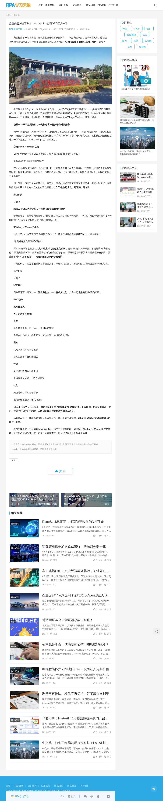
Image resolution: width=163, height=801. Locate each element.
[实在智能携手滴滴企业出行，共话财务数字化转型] (24, 553)
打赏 (71, 796)
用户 (13, 621)
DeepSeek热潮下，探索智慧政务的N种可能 (73, 521)
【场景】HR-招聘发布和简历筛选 (135, 88)
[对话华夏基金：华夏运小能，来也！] (24, 627)
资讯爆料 (63, 5)
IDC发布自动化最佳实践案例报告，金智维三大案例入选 (137, 121)
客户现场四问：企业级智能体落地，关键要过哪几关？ (75, 570)
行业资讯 (58, 29)
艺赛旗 (148, 40)
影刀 (124, 40)
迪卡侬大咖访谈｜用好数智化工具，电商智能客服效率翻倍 (136, 152)
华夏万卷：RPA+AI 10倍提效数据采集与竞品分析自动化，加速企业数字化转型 (75, 718)
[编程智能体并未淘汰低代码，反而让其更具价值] (24, 676)
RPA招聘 (90, 5)
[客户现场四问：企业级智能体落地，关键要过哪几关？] (24, 577)
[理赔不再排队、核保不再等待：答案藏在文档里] (24, 700)
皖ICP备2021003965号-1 (60, 790)
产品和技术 (69, 29)
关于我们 (113, 5)
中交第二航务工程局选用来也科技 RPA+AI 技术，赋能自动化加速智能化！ (74, 742)
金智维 (142, 46)
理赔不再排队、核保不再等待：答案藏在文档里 (75, 693)
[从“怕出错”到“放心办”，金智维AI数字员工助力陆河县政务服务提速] (128, 218)
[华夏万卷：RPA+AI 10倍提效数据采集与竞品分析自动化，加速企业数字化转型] (24, 725)
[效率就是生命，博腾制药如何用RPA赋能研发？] (24, 651)
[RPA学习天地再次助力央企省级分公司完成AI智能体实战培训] (128, 174)
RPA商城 (102, 5)
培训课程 (49, 5)
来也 (13, 460)
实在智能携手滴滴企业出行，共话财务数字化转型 (75, 546)
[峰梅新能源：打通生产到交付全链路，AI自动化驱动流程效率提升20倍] (128, 204)
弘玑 (144, 34)
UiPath (136, 28)
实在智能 (131, 34)
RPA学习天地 (15, 29)
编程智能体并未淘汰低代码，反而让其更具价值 (75, 669)
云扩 (149, 28)
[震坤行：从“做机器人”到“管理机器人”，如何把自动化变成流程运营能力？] (128, 189)
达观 (130, 46)
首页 (40, 5)
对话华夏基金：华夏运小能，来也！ (67, 620)
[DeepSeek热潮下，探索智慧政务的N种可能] (24, 528)
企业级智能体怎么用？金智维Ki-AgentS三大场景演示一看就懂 (76, 595)
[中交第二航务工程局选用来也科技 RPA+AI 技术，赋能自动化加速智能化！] (24, 749)
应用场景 (77, 5)
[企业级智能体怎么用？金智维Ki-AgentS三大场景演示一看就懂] (24, 602)
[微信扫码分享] (85, 796)
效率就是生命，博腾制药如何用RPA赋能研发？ (75, 644)
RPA (124, 28)
